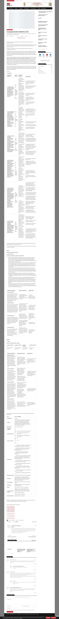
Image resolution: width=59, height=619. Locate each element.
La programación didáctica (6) (11, 511)
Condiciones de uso (19, 614)
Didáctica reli (8, 29)
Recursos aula (26, 8)
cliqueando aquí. (13, 69)
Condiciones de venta (13, 614)
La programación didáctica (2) (11, 507)
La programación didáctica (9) (11, 516)
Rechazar (53, 617)
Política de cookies (32, 614)
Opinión (16, 8)
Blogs (11, 29)
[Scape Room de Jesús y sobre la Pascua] (50, 36)
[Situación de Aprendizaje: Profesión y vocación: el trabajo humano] (50, 46)
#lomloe (17, 520)
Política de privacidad (26, 614)
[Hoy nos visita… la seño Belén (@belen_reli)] (50, 43)
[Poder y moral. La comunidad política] (50, 33)
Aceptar (48, 617)
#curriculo (10, 520)
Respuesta (35, 569)
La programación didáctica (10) (11, 518)
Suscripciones (17, 0)
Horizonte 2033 (33, 8)
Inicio (8, 614)
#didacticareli (13, 520)
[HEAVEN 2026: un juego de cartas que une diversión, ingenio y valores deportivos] (21, 545)
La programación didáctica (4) (11, 509)
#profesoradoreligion (21, 520)
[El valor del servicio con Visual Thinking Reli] (50, 40)
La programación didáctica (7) (11, 513)
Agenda (39, 8)
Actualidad (11, 8)
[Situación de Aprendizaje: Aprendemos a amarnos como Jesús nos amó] (50, 29)
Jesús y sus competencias (12, 536)
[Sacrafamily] (12, 545)
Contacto (20, 0)
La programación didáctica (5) (11, 510)
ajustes (21, 618)
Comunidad (44, 8)
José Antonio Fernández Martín (18, 566)
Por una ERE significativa (32, 536)
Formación (21, 8)
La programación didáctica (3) (11, 508)
